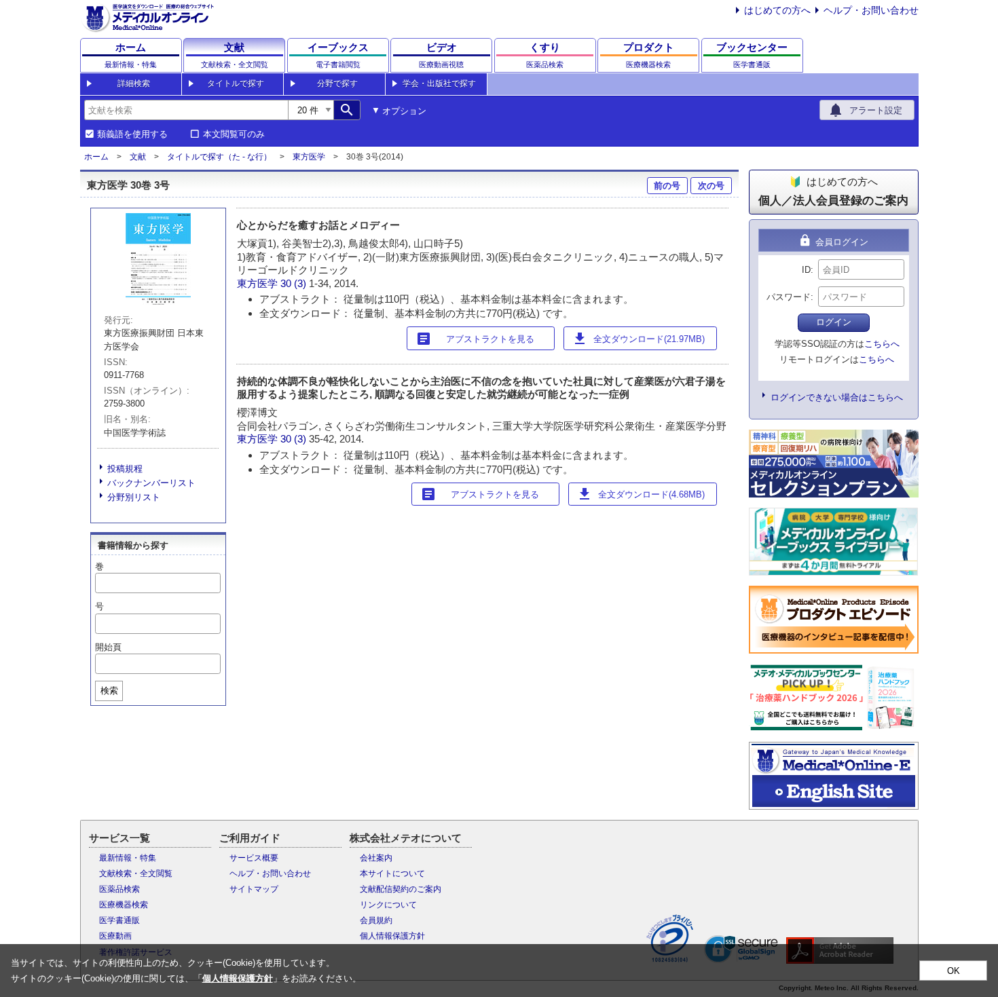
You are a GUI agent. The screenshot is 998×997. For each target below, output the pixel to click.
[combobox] (186, 110)
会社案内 (376, 858)
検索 (109, 690)
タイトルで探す (235, 83)
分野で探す (337, 83)
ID (806, 270)
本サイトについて (392, 873)
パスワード (788, 297)
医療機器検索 (123, 904)
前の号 (667, 186)
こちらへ (882, 344)
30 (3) (294, 283)
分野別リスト (133, 497)
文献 (138, 157)
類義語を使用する (132, 134)
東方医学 (309, 157)
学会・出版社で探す (439, 83)
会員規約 (376, 920)
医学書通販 (119, 920)
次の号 (711, 186)
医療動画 (115, 936)
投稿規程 (125, 469)
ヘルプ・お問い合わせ (871, 10)
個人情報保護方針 (392, 936)
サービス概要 (253, 858)
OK (953, 971)
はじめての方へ (777, 10)
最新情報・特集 (127, 858)
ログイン (833, 322)
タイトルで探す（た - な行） (219, 157)
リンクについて (388, 904)
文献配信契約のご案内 (400, 889)
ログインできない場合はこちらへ (837, 397)
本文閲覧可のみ (234, 134)
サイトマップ (253, 889)
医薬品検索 (119, 889)
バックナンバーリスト (151, 483)
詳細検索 (133, 83)
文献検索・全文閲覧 (135, 873)
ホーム (96, 157)
